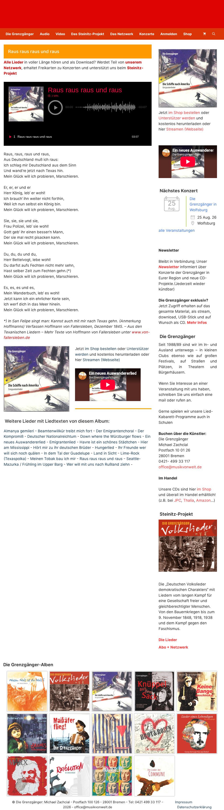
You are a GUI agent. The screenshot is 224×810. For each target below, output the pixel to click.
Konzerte (146, 34)
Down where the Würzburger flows (110, 436)
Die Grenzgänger (20, 34)
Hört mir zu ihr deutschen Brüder (62, 447)
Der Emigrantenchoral (115, 431)
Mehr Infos (197, 322)
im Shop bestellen (100, 349)
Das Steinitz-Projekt (87, 34)
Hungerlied (104, 447)
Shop (187, 34)
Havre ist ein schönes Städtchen (108, 442)
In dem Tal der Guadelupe (67, 453)
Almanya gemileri (19, 431)
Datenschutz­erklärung (194, 807)
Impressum (183, 802)
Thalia (188, 500)
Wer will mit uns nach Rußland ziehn (98, 464)
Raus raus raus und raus (101, 458)
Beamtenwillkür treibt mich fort (65, 431)
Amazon (203, 500)
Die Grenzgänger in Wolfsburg (203, 204)
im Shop (204, 489)
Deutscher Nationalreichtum (51, 436)
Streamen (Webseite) (101, 360)
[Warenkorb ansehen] (204, 34)
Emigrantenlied (62, 442)
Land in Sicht (105, 453)
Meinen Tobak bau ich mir (53, 458)
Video (60, 34)
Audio (44, 34)
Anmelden (168, 34)
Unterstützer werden (177, 118)
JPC (177, 500)
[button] (213, 34)
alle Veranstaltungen (177, 230)
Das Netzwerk (121, 34)
